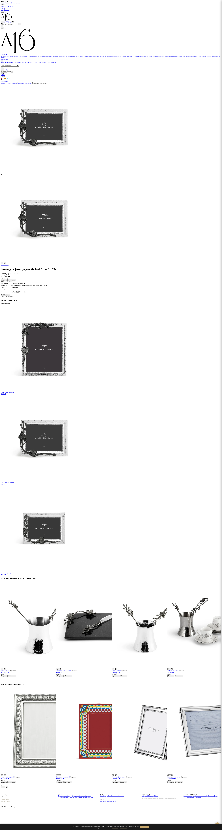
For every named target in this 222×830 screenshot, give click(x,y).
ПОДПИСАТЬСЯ (125, 419)
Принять (145, 827)
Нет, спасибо (111, 427)
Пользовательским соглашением (120, 422)
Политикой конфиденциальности (107, 422)
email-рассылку (106, 424)
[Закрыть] (132, 401)
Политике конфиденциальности (119, 828)
